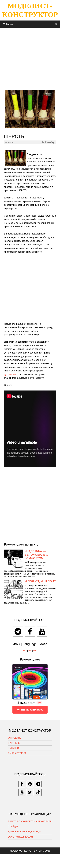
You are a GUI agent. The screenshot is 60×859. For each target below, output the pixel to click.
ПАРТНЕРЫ (14, 743)
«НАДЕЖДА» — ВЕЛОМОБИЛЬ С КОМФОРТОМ (36, 555)
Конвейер (49, 142)
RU (24, 650)
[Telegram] (18, 631)
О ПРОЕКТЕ (14, 737)
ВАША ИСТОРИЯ (17, 753)
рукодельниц (11, 374)
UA (35, 650)
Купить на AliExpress (30, 709)
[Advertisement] (30, 58)
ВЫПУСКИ (13, 748)
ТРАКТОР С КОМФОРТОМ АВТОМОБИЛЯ (30, 821)
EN (29, 650)
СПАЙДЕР (13, 826)
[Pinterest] (30, 784)
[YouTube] (42, 631)
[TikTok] (38, 792)
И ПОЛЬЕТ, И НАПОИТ (40, 581)
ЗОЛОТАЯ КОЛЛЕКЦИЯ (20, 836)
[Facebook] (30, 631)
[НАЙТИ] (56, 24)
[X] (30, 792)
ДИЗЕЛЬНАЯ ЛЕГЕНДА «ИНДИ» (24, 831)
